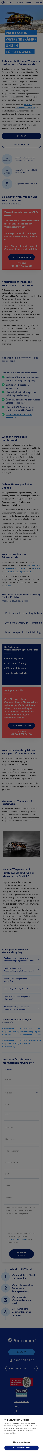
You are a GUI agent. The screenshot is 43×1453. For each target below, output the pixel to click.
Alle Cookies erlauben (21, 1448)
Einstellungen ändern (21, 1442)
